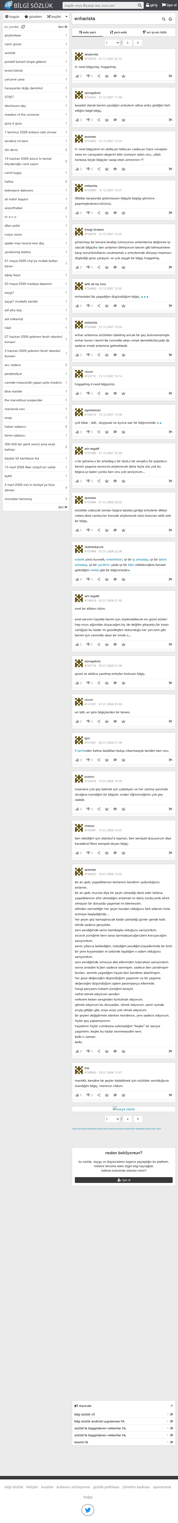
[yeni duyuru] (172, 1405)
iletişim (32, 1487)
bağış (87, 1496)
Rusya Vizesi (76, 1129)
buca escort (124, 1134)
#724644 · (103, 97)
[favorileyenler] (123, 76)
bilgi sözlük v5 (121, 1414)
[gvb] (129, 570)
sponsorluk (162, 1487)
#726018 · (103, 414)
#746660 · (103, 1072)
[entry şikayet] (170, 76)
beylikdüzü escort (121, 1145)
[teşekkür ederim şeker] (161, 422)
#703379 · (103, 59)
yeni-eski (120, 32)
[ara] (139, 5)
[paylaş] (99, 76)
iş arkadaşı (140, 559)
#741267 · (103, 704)
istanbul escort (157, 1139)
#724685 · (103, 288)
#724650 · (103, 141)
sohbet (147, 1129)
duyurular (85, 1406)
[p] (126, 253)
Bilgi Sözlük (32, 5)
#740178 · (103, 665)
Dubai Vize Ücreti (124, 1129)
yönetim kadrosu (136, 1487)
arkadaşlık (140, 1129)
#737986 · (103, 502)
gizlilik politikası (106, 1487)
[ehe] (97, 247)
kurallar (47, 1487)
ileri (61, 27)
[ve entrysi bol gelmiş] (145, 296)
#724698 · (103, 327)
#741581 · (103, 742)
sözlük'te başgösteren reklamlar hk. (121, 1428)
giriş (153, 5)
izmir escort (81, 1134)
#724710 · (103, 376)
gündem (35, 16)
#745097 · (103, 830)
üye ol (125, 1180)
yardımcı (104, 565)
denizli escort (145, 1134)
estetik (79, 559)
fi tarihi (80, 750)
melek (94, 570)
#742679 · (103, 781)
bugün (14, 16)
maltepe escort (102, 1134)
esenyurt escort (95, 1145)
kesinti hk (121, 1442)
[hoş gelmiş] (142, 296)
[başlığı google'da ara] (170, 19)
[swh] (148, 296)
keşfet (56, 16)
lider (131, 565)
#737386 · (103, 453)
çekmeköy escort (96, 1139)
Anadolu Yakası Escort (128, 1139)
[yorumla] (115, 76)
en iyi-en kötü (156, 32)
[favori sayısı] (107, 76)
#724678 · (103, 234)
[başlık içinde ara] (164, 19)
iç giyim (105, 1129)
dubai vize (86, 1129)
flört (133, 1129)
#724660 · (103, 190)
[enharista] (138, 42)
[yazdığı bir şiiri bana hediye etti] (158, 422)
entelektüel (114, 559)
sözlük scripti (96, 1129)
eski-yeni (89, 32)
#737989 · (103, 551)
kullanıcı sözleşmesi (73, 1487)
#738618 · (103, 600)
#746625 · (103, 874)
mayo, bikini (156, 1129)
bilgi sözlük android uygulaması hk (121, 1421)
